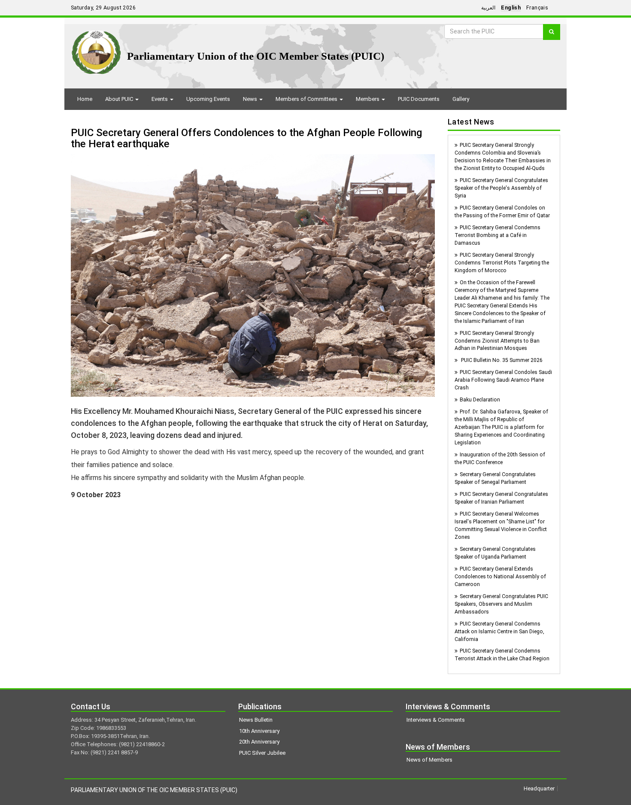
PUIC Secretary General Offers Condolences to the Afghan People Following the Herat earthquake (246, 138)
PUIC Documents (419, 99)
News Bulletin (256, 720)
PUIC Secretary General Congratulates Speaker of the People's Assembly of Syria (501, 188)
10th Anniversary (259, 731)
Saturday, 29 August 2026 (103, 8)
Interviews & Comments (436, 720)
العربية (488, 8)
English (511, 8)
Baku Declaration (480, 400)
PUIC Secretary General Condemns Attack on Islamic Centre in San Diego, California (499, 631)
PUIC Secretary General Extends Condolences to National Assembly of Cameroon (500, 576)
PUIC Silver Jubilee (262, 753)
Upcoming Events (208, 99)
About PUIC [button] (119, 99)
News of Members (429, 759)
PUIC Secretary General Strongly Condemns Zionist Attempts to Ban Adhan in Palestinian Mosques (497, 341)
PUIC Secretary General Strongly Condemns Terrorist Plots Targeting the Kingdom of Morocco (502, 262)
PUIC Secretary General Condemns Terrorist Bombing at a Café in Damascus (497, 235)
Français (537, 8)
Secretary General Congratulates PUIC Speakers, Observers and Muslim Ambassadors (501, 604)
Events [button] (160, 99)
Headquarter (539, 788)
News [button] (250, 99)
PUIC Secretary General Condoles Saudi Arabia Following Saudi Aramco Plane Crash (503, 380)
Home (84, 99)
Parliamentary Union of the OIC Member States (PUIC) (255, 56)
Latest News (471, 121)
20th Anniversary (259, 741)
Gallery (460, 99)
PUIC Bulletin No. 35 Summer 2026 (501, 360)
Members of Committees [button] (307, 99)
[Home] (96, 49)
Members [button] (368, 99)
